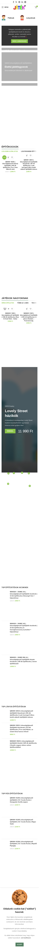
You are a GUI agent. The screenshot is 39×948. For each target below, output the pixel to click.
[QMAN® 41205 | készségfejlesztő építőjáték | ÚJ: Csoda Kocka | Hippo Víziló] (5, 828)
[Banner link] (19, 66)
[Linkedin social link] (22, 2)
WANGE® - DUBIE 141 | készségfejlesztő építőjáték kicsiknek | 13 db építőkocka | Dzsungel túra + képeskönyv (23, 595)
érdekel (10, 431)
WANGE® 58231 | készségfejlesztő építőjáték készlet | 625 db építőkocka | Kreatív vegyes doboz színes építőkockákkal (23, 744)
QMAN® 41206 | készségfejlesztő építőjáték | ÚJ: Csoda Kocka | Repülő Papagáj (23, 844)
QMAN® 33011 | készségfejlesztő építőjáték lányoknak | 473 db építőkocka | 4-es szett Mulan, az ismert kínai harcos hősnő (21, 728)
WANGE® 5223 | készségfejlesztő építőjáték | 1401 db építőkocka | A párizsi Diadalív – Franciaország (28, 317)
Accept (19, 944)
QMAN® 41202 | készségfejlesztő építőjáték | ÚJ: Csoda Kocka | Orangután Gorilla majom (21, 800)
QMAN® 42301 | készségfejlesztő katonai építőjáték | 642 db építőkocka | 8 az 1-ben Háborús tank (10, 165)
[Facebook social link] (13, 2)
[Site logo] (19, 7)
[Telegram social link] (25, 2)
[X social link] (16, 2)
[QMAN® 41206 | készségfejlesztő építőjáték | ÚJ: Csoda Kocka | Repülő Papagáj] (5, 850)
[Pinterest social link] (19, 2)
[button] (8, 157)
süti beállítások (26, 938)
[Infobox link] (10, 18)
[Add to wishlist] (12, 157)
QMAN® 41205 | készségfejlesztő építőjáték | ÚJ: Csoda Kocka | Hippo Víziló (23, 822)
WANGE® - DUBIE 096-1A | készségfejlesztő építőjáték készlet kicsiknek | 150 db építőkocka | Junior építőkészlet (23, 660)
